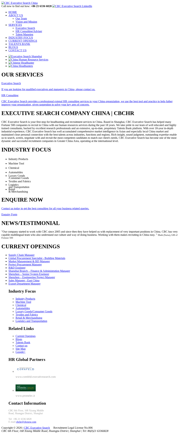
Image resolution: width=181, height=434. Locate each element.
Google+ (20, 351)
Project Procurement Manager (25, 264)
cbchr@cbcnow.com (26, 422)
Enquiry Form (9, 214)
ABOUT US (15, 15)
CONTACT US (17, 50)
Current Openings (26, 336)
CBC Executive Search (39, 131)
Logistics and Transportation (31, 320)
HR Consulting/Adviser (29, 31)
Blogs (19, 339)
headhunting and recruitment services (71, 121)
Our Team (21, 18)
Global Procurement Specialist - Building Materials (36, 258)
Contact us (21, 345)
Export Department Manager (24, 283)
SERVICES (15, 24)
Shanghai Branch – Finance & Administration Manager (39, 270)
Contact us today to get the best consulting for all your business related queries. (45, 208)
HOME (12, 12)
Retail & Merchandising (29, 317)
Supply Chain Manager (21, 254)
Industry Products (25, 298)
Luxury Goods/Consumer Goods (34, 311)
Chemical (21, 305)
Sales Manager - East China (23, 280)
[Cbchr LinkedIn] (72, 6)
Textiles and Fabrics (27, 314)
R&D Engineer (16, 267)
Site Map (21, 348)
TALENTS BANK (19, 43)
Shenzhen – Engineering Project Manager (31, 277)
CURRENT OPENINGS (22, 40)
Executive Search (25, 28)
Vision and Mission (26, 21)
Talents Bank (23, 342)
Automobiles (23, 308)
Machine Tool (23, 301)
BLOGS (13, 47)
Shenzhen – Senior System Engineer (28, 274)
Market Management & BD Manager (29, 261)
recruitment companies (41, 140)
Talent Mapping (24, 34)
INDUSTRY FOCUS (20, 37)
